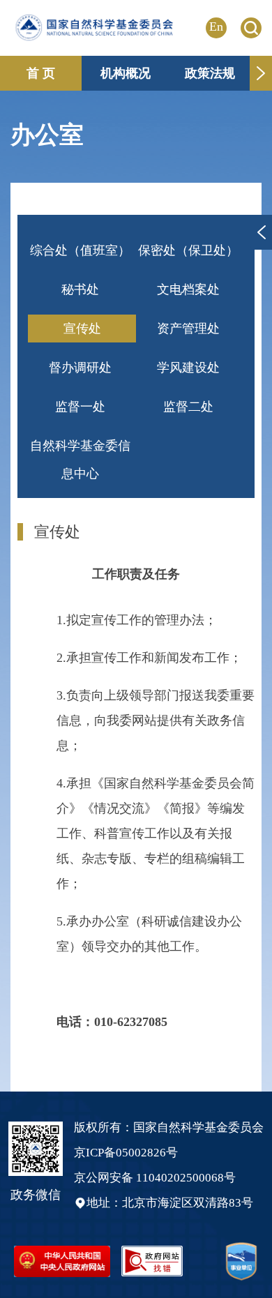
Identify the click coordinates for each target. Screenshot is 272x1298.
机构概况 (125, 73)
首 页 (41, 73)
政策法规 (210, 73)
